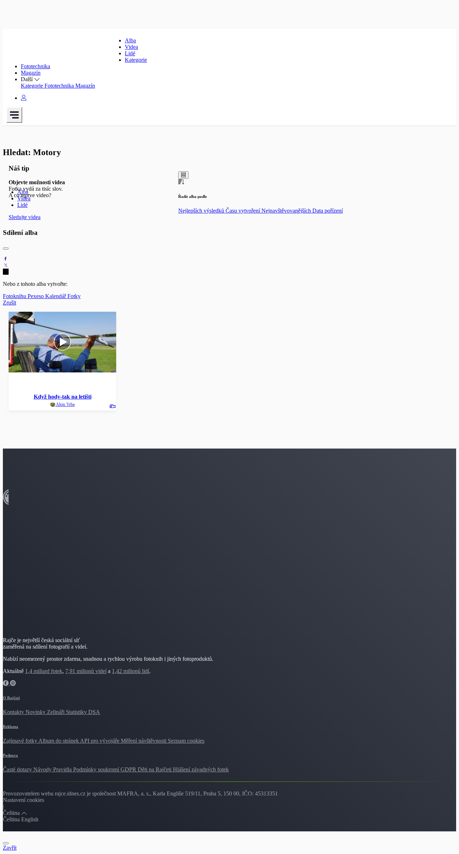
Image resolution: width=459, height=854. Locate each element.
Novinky (36, 712)
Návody (43, 769)
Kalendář (56, 296)
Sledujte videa (25, 217)
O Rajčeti (11, 698)
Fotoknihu (15, 296)
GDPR (129, 769)
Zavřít (9, 848)
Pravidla (63, 769)
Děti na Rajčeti (155, 769)
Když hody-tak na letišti (62, 397)
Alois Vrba (65, 404)
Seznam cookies (186, 741)
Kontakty (14, 712)
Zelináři (56, 712)
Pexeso (36, 296)
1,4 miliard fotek (43, 671)
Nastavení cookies (23, 800)
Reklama (10, 726)
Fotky (74, 296)
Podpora (10, 755)
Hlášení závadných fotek (201, 769)
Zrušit (9, 303)
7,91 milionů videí (86, 671)
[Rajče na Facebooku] (6, 683)
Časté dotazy (18, 769)
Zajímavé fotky (20, 741)
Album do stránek (59, 741)
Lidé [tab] (22, 205)
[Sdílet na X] (6, 265)
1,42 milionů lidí (130, 671)
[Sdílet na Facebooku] (6, 259)
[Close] (6, 248)
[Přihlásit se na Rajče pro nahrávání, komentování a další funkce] (24, 98)
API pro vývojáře (100, 741)
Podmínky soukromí (96, 769)
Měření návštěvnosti (144, 741)
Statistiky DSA (83, 712)
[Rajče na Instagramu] (13, 683)
